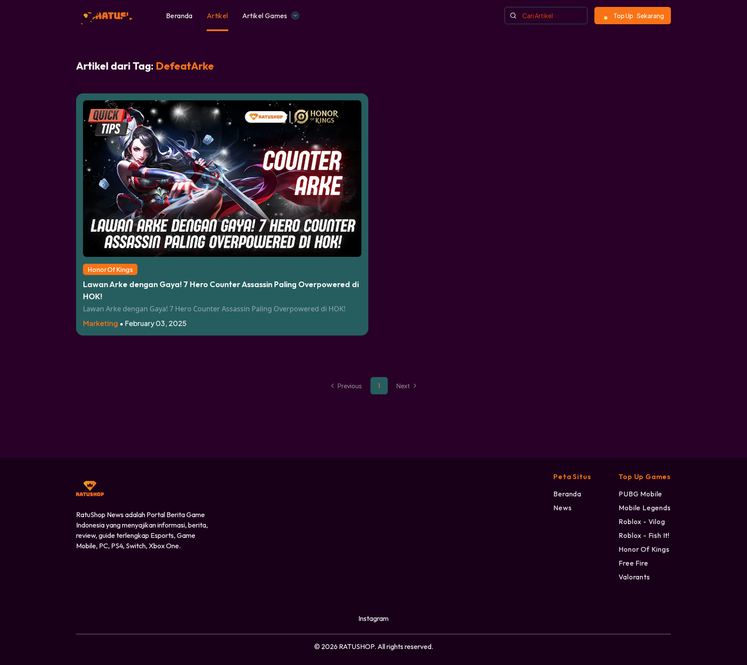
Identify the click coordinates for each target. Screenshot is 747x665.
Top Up (638, 15)
